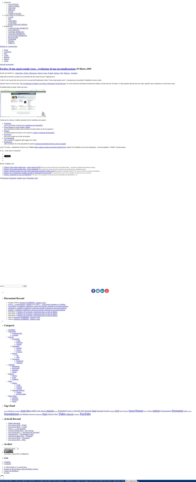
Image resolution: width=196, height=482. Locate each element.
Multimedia (16, 366)
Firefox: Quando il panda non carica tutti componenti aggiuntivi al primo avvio (29, 171)
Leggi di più (132, 481)
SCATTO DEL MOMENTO (17, 36)
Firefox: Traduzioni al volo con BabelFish (17, 174)
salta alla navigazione (7, 64)
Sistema (25, 414)
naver (24, 178)
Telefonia (19, 363)
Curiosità (15, 335)
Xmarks (6, 131)
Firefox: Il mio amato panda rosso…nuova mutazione (21, 169)
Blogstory (15, 399)
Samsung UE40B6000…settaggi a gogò (33, 303)
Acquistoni (11, 330)
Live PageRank (9, 138)
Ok (127, 481)
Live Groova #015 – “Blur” (17, 440)
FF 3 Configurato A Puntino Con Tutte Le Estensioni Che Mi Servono (43, 83)
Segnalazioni (11, 413)
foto (82, 411)
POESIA (11, 41)
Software (57, 73)
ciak (38, 411)
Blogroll (6, 57)
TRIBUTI (11, 43)
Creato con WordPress (11, 471)
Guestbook (7, 52)
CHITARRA (12, 21)
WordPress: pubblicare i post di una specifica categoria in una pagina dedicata (43, 306)
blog (28, 411)
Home (6, 50)
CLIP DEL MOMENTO (16, 32)
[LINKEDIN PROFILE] (102, 292)
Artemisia (11, 308)
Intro (5, 54)
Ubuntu (50, 414)
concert (56, 411)
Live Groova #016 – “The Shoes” (19, 438)
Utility (55, 414)
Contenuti (11, 365)
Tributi (14, 372)
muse (121, 411)
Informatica (33, 73)
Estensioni (12, 178)
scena (185, 411)
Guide (18, 341)
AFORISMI (12, 39)
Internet (40, 73)
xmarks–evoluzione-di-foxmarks (43, 133)
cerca (1, 286)
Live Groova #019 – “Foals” (17, 425)
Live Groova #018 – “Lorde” (17, 427)
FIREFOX (11, 10)
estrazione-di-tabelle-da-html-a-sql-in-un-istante (50, 144)
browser (6, 178)
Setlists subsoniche (14, 423)
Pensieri (139, 410)
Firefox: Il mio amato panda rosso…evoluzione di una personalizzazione (38, 68)
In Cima (6, 473)
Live (117, 410)
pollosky (156, 411)
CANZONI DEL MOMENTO (18, 28)
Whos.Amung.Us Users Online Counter (17, 127)
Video (62, 413)
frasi (94, 410)
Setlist (20, 414)
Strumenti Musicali (18, 390)
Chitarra (19, 392)
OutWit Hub (8, 142)
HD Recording (21, 394)
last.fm (106, 411)
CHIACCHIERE (13, 6)
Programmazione (166, 411)
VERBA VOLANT (14, 13)
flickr (79, 411)
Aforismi (15, 398)
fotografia (88, 411)
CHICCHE (12, 8)
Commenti (7, 464)
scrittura (189, 411)
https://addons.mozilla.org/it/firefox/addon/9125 (50, 147)
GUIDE (10, 17)
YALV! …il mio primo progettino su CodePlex (50, 304)
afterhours (11, 411)
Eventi (69, 411)
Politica (150, 411)
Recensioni (15, 368)
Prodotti (50, 73)
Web (61, 73)
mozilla (19, 178)
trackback (74, 73)
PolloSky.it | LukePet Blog (8, 46)
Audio (23, 411)
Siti (17, 355)
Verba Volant (12, 396)
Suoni (10, 381)
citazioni (50, 410)
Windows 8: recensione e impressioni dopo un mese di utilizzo (37, 312)
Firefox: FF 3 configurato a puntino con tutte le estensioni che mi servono (27, 173)
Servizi (18, 350)
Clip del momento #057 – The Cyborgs (20, 430)
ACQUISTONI (13, 4)
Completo (7, 462)
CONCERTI (12, 23)
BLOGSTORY (13, 37)
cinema (43, 411)
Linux (45, 73)
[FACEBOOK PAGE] (93, 292)
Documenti (15, 339)
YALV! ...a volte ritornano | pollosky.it (20, 304)
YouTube (85, 413)
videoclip (70, 414)
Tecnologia (15, 359)
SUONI (10, 12)
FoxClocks (7, 134)
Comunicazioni (17, 333)
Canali (6, 55)
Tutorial (18, 344)
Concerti (19, 388)
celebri (34, 411)
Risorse (6, 59)
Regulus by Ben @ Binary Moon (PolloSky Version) (21, 469)
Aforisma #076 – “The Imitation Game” (21, 434)
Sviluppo (19, 352)
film (75, 411)
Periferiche (19, 361)
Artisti (18, 385)
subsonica (32, 414)
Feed (72, 411)
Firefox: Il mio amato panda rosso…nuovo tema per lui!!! (22, 167)
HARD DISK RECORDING (17, 24)
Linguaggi (112, 411)
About (6, 61)
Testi (44, 414)
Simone (10, 310)
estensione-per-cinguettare (33, 125)
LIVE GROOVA (13, 30)
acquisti (6, 411)
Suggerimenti (39, 414)
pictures (145, 411)
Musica (14, 383)
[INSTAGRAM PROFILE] (98, 292)
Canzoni (19, 387)
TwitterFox (7, 123)
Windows (67, 73)
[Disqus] (98, 204)
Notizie (132, 411)
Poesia (14, 401)
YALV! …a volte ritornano (17, 429)
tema (36, 178)
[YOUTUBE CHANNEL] (107, 292)
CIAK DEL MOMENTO (16, 34)
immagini (100, 411)
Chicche (10, 337)
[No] (138, 481)
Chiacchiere (19, 73)
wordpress (76, 414)
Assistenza (17, 411)
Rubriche (15, 370)
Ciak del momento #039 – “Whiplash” (20, 436)
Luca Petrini (12, 306)
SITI (9, 19)
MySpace (125, 411)
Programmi (30, 178)
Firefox (26, 73)
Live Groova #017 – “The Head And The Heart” (24, 432)
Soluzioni (19, 342)
